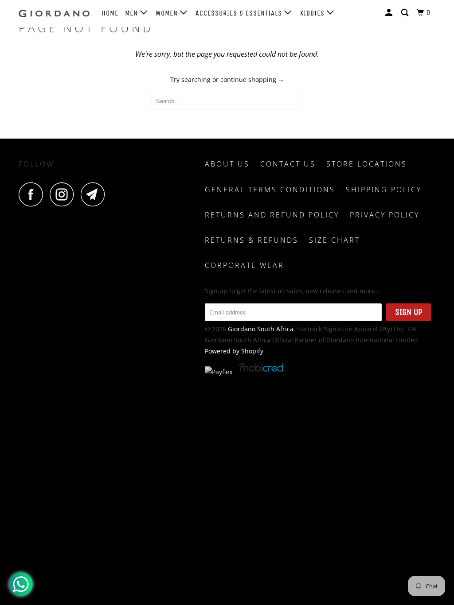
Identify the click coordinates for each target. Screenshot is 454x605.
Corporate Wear (244, 265)
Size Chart (334, 240)
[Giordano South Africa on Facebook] (33, 194)
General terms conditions (270, 189)
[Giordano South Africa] (54, 13)
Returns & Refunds (251, 240)
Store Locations (366, 164)
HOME (110, 13)
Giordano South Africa (261, 329)
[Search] (405, 12)
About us (227, 164)
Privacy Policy (384, 215)
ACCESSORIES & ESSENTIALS (240, 13)
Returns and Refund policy (272, 215)
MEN (132, 13)
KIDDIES (313, 13)
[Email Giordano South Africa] (95, 194)
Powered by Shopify (234, 351)
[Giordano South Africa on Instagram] (64, 194)
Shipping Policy (384, 189)
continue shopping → (252, 79)
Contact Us (288, 164)
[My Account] (390, 12)
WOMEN (168, 13)
